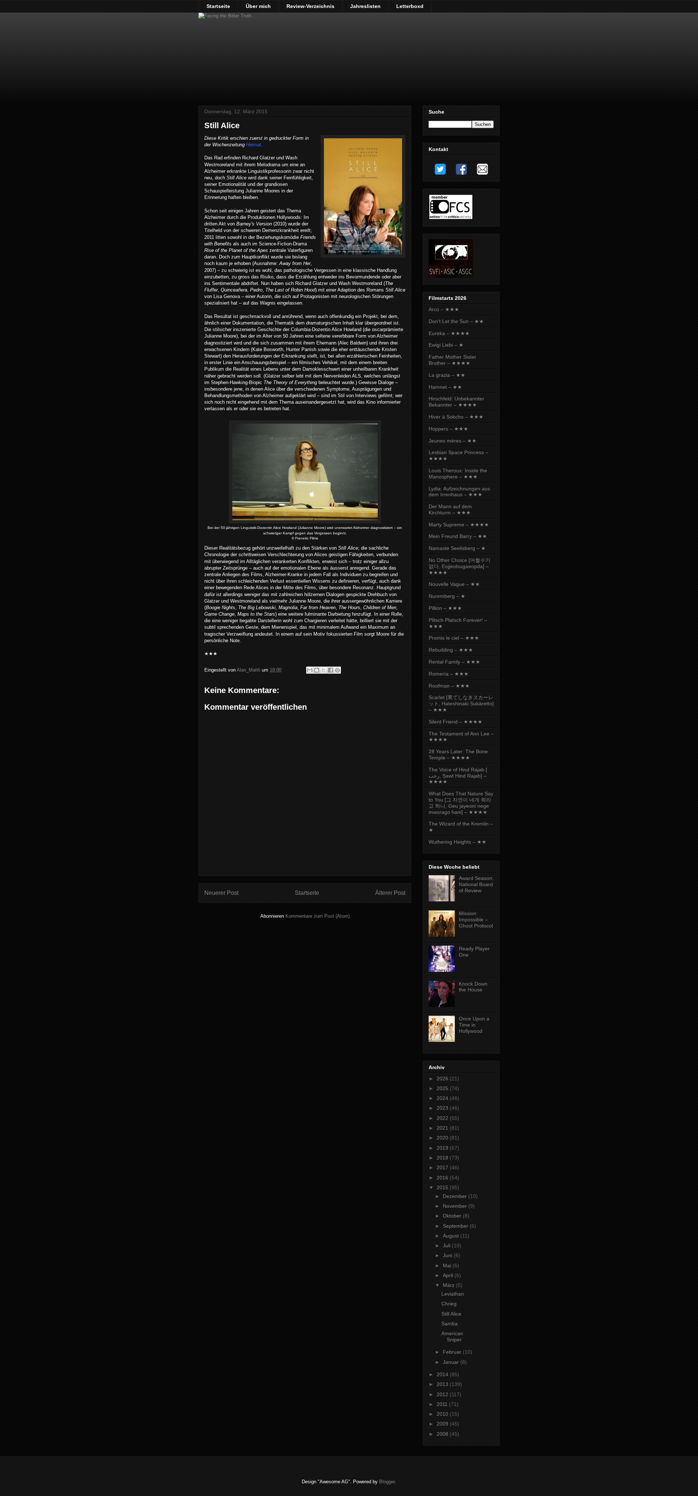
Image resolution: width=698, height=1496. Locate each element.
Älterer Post (390, 893)
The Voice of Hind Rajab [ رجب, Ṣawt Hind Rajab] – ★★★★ (458, 776)
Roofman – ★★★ (449, 686)
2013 (443, 1384)
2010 (443, 1414)
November (455, 1206)
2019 (443, 1148)
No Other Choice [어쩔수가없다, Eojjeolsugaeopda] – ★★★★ (459, 566)
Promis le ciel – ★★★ (454, 638)
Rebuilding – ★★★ (451, 650)
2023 (443, 1108)
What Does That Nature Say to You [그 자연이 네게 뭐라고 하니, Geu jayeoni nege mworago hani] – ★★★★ (461, 803)
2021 (443, 1128)
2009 (443, 1424)
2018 (443, 1158)
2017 (443, 1167)
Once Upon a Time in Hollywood (474, 1025)
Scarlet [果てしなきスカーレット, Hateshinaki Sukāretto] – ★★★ (461, 703)
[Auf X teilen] (323, 670)
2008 (443, 1434)
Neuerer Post (221, 893)
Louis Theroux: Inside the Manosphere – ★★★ (458, 474)
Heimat (253, 144)
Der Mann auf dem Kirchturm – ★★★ (450, 509)
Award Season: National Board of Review (476, 884)
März (449, 1285)
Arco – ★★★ (444, 309)
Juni (448, 1255)
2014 (443, 1374)
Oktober (453, 1216)
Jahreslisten (365, 6)
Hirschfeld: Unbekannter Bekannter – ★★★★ (456, 402)
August (451, 1236)
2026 (443, 1078)
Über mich (258, 6)
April (448, 1275)
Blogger (387, 1481)
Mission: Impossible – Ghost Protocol (476, 919)
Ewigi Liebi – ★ (446, 345)
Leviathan (452, 1294)
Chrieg (449, 1304)
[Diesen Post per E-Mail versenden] (309, 670)
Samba (449, 1323)
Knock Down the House (473, 987)
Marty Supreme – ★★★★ (459, 524)
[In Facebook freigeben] (330, 670)
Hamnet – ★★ (445, 387)
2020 (443, 1138)
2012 (443, 1394)
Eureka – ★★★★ (449, 333)
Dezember (455, 1196)
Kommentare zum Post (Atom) (317, 916)
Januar (451, 1362)
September (456, 1226)
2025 (443, 1088)
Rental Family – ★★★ (454, 662)
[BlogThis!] (316, 670)
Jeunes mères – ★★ (453, 441)
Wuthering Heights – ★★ (457, 842)
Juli (447, 1245)
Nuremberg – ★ (447, 596)
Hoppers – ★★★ (448, 429)
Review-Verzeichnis (310, 6)
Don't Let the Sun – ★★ (456, 321)
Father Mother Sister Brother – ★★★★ (452, 360)
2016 (443, 1178)
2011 (443, 1404)
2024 (443, 1098)
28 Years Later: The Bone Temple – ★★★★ (458, 755)
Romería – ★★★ (449, 674)
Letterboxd (410, 6)
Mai (448, 1265)
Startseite (218, 6)
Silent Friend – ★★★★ (455, 722)
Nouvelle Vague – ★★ (454, 584)
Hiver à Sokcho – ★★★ (456, 417)
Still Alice (451, 1314)
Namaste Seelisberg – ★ (457, 548)
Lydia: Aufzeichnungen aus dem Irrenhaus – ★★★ (459, 492)
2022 (443, 1118)
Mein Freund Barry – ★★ (458, 536)
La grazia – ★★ (447, 375)
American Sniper (452, 1336)
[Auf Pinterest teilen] (337, 670)
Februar (453, 1352)
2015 (443, 1187)
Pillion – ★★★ (445, 608)
